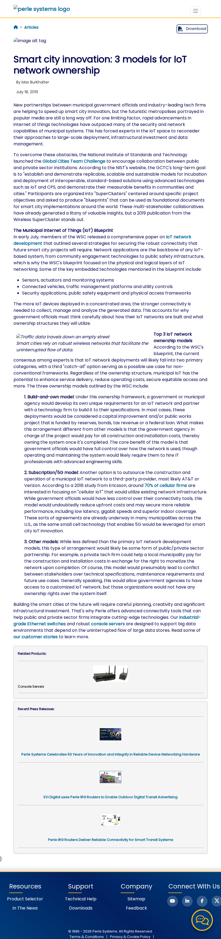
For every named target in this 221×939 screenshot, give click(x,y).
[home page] (15, 27)
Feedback (136, 908)
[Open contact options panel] (202, 920)
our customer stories (35, 637)
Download (195, 28)
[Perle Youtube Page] (172, 901)
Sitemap (136, 899)
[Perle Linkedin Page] (187, 901)
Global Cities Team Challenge (74, 161)
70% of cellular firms (165, 485)
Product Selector (25, 899)
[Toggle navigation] (195, 10)
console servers (108, 624)
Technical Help (80, 899)
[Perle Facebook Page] (202, 901)
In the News (25, 908)
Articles (31, 27)
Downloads (80, 908)
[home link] (41, 9)
